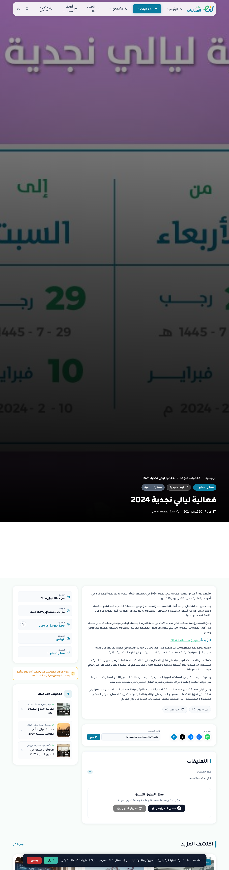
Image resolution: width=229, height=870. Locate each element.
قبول (51, 860)
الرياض (60, 639)
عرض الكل (18, 844)
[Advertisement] (114, 547)
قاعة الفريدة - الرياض (52, 625)
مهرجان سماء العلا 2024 (185, 640)
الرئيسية (210, 478)
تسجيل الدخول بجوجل (166, 808)
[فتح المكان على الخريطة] (23, 624)
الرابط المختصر (154, 731)
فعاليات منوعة (190, 478)
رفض (34, 860)
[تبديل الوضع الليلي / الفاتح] (18, 9)
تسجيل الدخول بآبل (127, 808)
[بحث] (27, 9)
